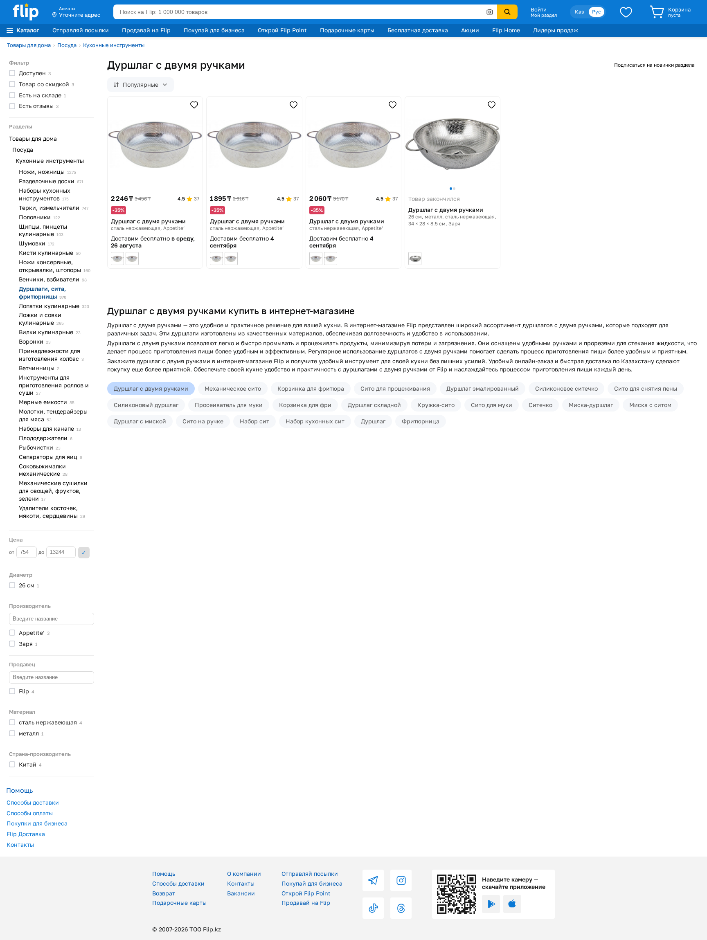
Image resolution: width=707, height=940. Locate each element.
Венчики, (53, 279)
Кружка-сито (436, 404)
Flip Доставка (26, 833)
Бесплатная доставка (417, 30)
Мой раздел (544, 15)
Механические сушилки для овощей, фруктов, (53, 490)
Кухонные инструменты (113, 45)
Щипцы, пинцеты (43, 230)
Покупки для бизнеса (37, 823)
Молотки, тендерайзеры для (53, 415)
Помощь (163, 873)
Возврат (163, 893)
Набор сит (254, 421)
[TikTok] (373, 908)
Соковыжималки (43, 470)
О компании (244, 873)
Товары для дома (29, 45)
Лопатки (54, 305)
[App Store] (512, 904)
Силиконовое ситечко (566, 388)
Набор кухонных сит (315, 421)
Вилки (50, 331)
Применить (84, 552)
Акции (470, 30)
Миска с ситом (650, 404)
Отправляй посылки (80, 30)
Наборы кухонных (44, 194)
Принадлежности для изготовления (51, 354)
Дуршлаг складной (374, 404)
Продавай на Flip (146, 30)
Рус (596, 12)
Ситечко (540, 404)
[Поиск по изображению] (489, 12)
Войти (539, 9)
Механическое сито (233, 388)
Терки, (53, 207)
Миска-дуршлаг (591, 404)
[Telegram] (373, 880)
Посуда (67, 45)
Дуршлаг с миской (140, 421)
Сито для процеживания (395, 388)
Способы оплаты (30, 813)
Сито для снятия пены (645, 388)
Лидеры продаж (555, 30)
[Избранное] (626, 12)
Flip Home (506, 30)
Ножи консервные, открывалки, (54, 266)
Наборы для (50, 428)
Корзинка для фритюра (310, 388)
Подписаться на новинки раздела (654, 65)
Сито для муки (491, 404)
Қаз (579, 12)
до (41, 552)
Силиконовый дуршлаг (146, 404)
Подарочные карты (347, 30)
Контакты (20, 844)
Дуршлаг (373, 421)
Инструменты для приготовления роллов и (54, 385)
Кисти (50, 252)
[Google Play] (491, 904)
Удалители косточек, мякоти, (52, 511)
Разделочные (51, 181)
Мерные (46, 401)
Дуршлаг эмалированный (482, 388)
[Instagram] (401, 880)
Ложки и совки (41, 318)
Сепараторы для (50, 456)
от (12, 552)
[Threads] (401, 908)
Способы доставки (33, 802)
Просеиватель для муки (229, 404)
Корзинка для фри (305, 404)
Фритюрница (420, 421)
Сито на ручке (202, 421)
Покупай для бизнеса (214, 30)
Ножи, (47, 171)
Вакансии (241, 893)
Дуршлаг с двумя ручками (151, 388)
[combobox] (305, 11)
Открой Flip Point (282, 30)
